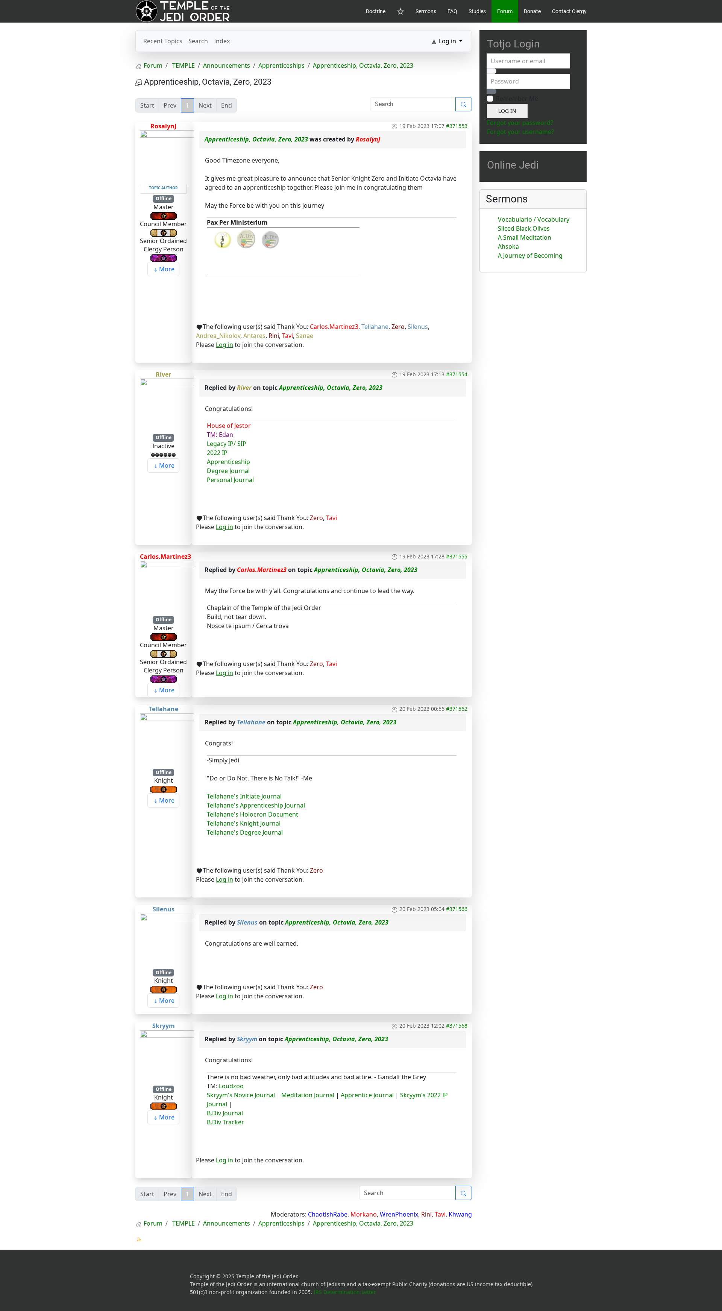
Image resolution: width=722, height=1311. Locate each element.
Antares (254, 336)
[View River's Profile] (167, 405)
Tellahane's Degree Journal (245, 832)
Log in (224, 345)
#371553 (456, 125)
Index (222, 41)
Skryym (163, 1026)
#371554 (456, 374)
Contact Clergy (569, 11)
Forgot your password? (520, 123)
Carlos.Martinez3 (334, 326)
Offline (163, 198)
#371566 (456, 909)
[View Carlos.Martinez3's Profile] (167, 587)
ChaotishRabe (327, 1214)
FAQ (452, 11)
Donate (532, 11)
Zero (398, 326)
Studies (477, 11)
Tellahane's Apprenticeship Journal (256, 805)
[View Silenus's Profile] (167, 940)
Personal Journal (230, 480)
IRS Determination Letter (345, 1292)
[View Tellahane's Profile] (167, 740)
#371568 (456, 1025)
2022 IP (217, 453)
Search (198, 41)
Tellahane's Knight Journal (244, 823)
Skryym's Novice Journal (241, 1095)
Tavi (287, 336)
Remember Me (517, 98)
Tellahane (374, 326)
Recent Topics (162, 41)
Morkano (363, 1214)
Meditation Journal (307, 1095)
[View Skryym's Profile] (167, 1056)
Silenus (418, 326)
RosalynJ (163, 126)
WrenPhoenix (399, 1214)
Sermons (426, 11)
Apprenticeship (228, 462)
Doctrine (375, 11)
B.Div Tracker (225, 1122)
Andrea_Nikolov (218, 336)
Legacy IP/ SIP (226, 444)
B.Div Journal (225, 1113)
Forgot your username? (520, 132)
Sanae (304, 336)
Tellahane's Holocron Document (252, 814)
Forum (505, 11)
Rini (273, 336)
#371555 (456, 556)
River (163, 374)
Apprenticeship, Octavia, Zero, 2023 (256, 139)
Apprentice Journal (367, 1095)
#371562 (456, 708)
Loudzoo (231, 1086)
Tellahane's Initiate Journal (244, 796)
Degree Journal (228, 471)
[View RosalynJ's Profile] (167, 157)
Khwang (460, 1214)
